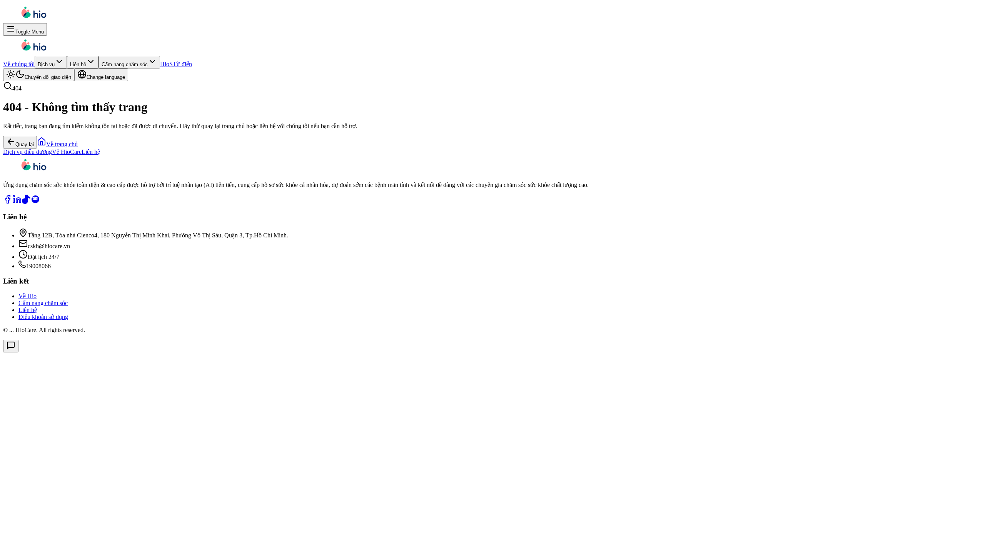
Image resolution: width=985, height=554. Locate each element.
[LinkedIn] (17, 202)
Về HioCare (67, 152)
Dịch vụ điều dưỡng (27, 152)
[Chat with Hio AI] (10, 346)
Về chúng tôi (19, 64)
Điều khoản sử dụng (43, 317)
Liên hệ (78, 64)
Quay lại (24, 144)
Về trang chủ (62, 144)
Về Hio (27, 296)
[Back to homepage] (34, 19)
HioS (166, 64)
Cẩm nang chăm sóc (125, 64)
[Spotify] (35, 202)
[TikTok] (26, 202)
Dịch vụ (46, 64)
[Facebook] (7, 202)
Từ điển (182, 64)
